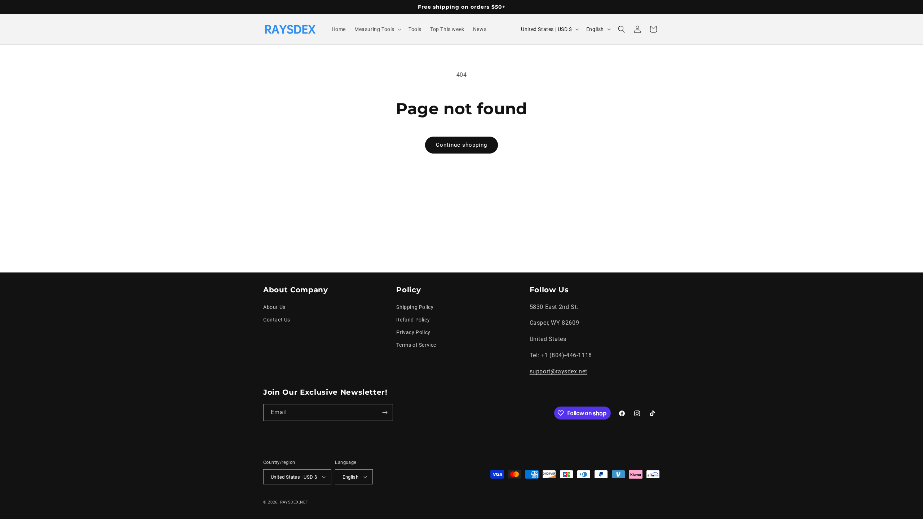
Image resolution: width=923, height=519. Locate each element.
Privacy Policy (413, 332)
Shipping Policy (414, 307)
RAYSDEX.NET (294, 502)
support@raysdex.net (558, 371)
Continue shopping (461, 145)
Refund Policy (413, 320)
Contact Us (276, 320)
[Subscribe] (385, 412)
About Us (274, 307)
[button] (377, 29)
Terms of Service (416, 345)
